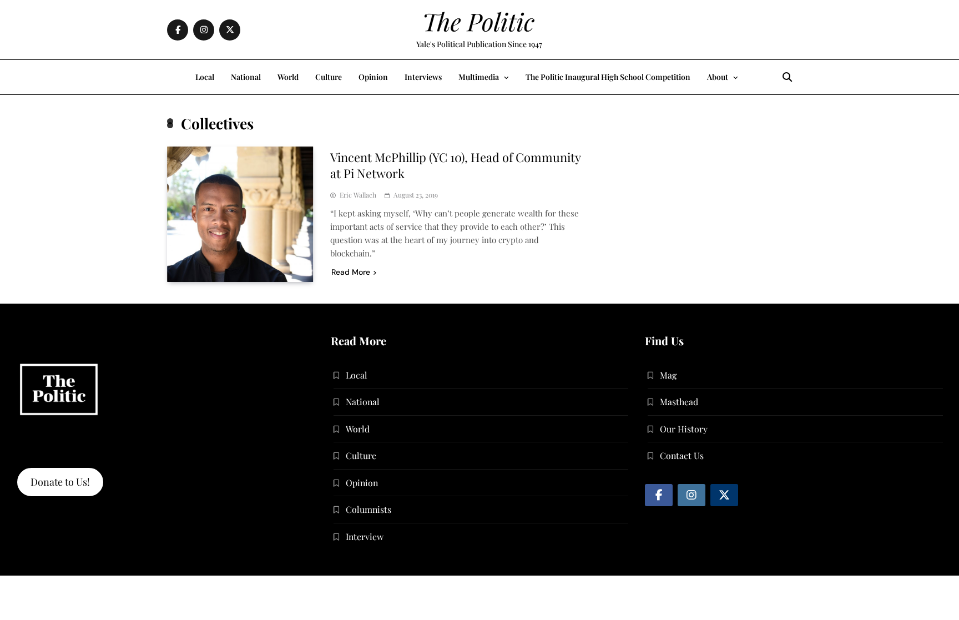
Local (204, 77)
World (288, 77)
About (717, 77)
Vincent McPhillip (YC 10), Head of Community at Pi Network (455, 165)
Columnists (368, 509)
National (246, 77)
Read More (350, 272)
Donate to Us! (60, 481)
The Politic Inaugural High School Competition (608, 77)
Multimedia (478, 77)
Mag (668, 375)
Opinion (373, 77)
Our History (684, 429)
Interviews (423, 77)
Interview (364, 536)
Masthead (679, 401)
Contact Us (682, 455)
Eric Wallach (358, 195)
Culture (328, 77)
